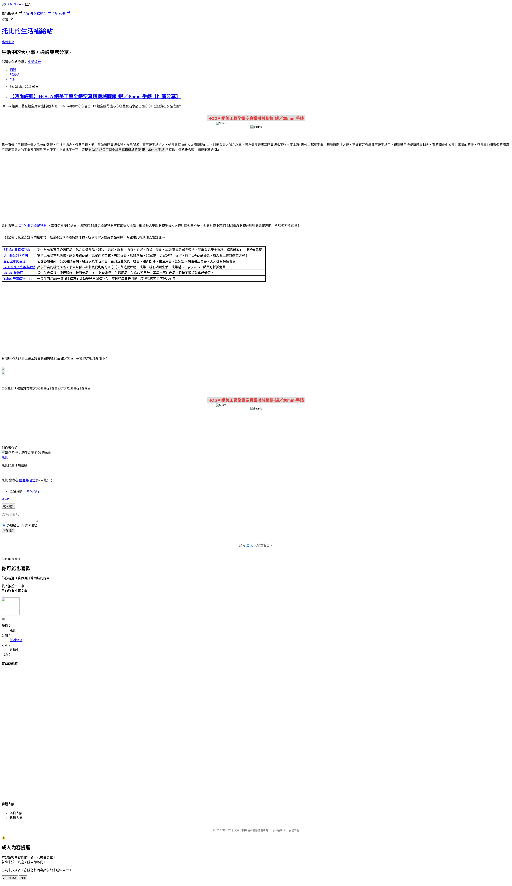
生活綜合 (34, 62)
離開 (23, 878)
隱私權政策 (278, 830)
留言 (33, 480)
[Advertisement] (256, 187)
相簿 (13, 70)
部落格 (14, 74)
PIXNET (226, 830)
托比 (5, 457)
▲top (5, 498)
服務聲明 (294, 830)
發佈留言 (8, 530)
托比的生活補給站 (27, 31)
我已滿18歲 (9, 878)
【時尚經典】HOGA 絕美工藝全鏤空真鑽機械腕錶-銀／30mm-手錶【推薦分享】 (95, 96)
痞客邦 (24, 480)
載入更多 (8, 506)
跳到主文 (8, 42)
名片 (13, 79)
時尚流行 (32, 491)
